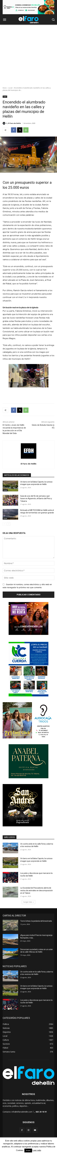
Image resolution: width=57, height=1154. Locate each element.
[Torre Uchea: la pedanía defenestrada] (10, 925)
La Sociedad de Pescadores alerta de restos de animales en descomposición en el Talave (36, 890)
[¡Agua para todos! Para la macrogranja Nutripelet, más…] (10, 939)
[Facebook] (13, 130)
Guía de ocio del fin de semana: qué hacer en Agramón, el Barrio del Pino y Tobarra (36, 498)
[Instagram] (28, 1130)
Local (10, 88)
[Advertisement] (28, 54)
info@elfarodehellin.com (22, 1111)
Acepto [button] (28, 1150)
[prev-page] (4, 524)
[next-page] (8, 524)
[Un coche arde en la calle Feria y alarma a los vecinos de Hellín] (10, 848)
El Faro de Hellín (14, 123)
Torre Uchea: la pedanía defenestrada (36, 921)
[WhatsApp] (25, 130)
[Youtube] (35, 1130)
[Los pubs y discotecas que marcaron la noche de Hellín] (10, 877)
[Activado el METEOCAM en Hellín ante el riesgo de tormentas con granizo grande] (10, 514)
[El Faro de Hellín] (4, 123)
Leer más (37, 1150)
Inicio (5, 88)
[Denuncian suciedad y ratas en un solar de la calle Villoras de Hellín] (10, 953)
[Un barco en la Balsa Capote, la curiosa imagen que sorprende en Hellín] (10, 486)
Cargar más (27, 902)
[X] (19, 130)
